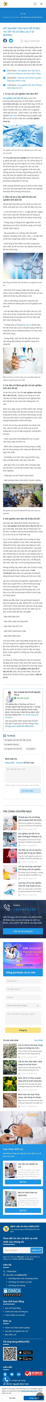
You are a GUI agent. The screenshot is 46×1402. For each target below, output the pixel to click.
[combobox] (23, 1005)
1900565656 (11, 1271)
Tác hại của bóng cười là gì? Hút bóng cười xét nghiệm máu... (29, 869)
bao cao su (26, 325)
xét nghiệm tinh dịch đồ (13, 98)
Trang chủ (6, 17)
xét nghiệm (31, 749)
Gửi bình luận (27, 791)
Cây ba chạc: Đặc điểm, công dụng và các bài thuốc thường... (30, 1064)
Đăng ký (19, 762)
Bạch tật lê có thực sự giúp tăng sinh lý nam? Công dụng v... (30, 1081)
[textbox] (23, 1005)
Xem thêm (38, 1040)
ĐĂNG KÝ (36, 1250)
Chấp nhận (33, 1398)
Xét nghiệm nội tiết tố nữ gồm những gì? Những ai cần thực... (30, 836)
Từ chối (12, 1398)
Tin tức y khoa (15, 17)
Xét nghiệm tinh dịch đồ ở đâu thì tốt (18, 740)
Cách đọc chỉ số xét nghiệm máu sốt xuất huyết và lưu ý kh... (30, 886)
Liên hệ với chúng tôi (23, 931)
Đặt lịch (23, 1182)
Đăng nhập (10, 762)
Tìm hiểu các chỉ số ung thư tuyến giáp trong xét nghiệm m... (30, 853)
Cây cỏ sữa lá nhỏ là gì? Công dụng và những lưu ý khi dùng (30, 1048)
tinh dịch (13, 115)
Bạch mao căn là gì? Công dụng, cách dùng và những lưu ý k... (29, 1097)
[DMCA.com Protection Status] (12, 1292)
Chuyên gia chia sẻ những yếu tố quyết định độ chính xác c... (29, 820)
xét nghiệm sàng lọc (12, 744)
